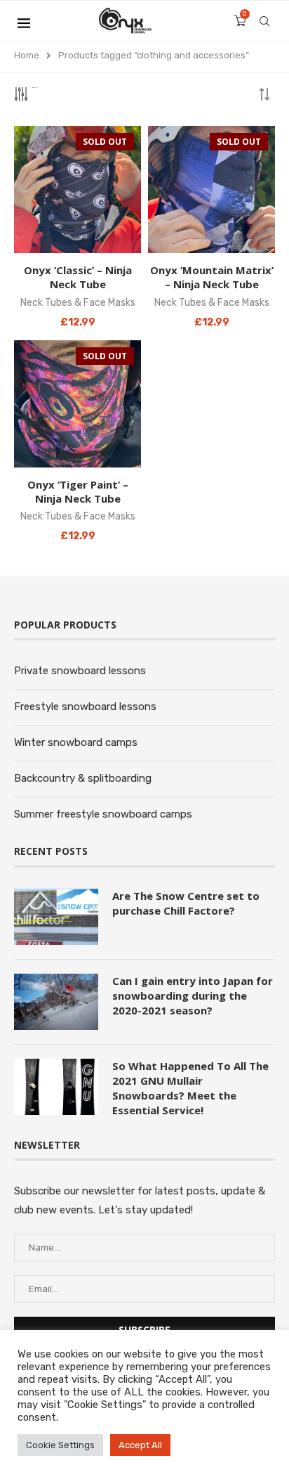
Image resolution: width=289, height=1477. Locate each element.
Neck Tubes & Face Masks (77, 303)
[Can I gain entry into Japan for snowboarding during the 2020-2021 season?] (56, 1002)
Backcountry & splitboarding (83, 778)
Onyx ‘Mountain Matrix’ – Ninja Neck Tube (212, 277)
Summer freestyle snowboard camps (103, 814)
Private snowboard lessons (80, 670)
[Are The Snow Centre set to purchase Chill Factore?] (56, 917)
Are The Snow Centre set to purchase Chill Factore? (186, 903)
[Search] (264, 21)
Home (26, 55)
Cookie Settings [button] (60, 1445)
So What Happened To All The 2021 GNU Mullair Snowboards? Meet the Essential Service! (190, 1088)
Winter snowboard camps (75, 742)
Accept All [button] (140, 1445)
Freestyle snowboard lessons (85, 706)
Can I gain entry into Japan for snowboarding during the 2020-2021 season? (192, 995)
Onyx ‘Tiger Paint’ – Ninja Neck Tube (77, 491)
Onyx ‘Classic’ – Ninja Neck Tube (78, 277)
